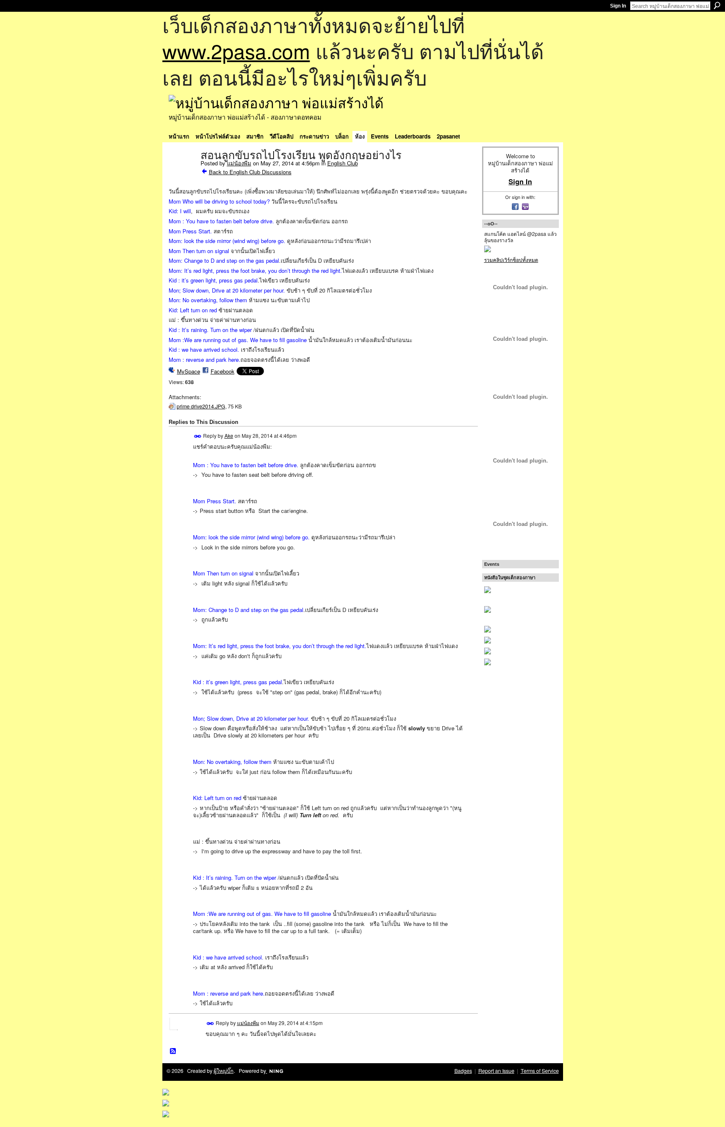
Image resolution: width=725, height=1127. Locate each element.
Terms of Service (540, 1071)
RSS (173, 1051)
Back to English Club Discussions (250, 172)
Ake (228, 435)
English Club (342, 163)
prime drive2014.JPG (201, 406)
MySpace (188, 371)
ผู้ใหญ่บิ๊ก (224, 1071)
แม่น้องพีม (239, 163)
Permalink (198, 436)
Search (717, 5)
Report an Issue (496, 1071)
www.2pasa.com (236, 50)
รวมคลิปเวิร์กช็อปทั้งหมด (511, 259)
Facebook (223, 371)
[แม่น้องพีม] (182, 173)
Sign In (618, 6)
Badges (463, 1071)
